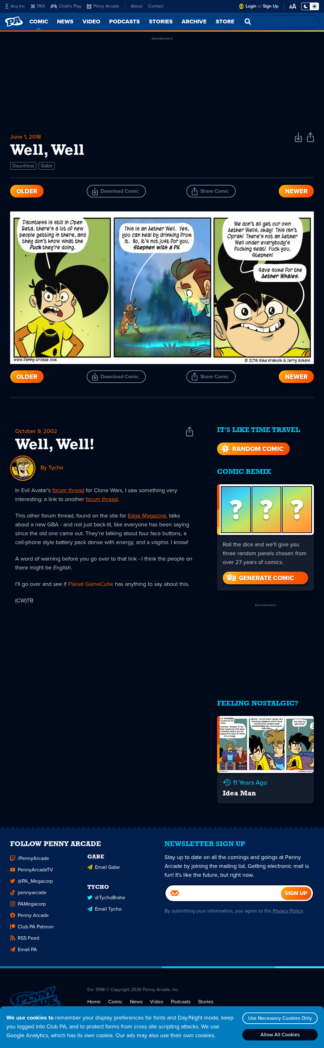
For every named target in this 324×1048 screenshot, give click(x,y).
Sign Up (270, 6)
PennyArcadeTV (35, 869)
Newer (296, 191)
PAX (41, 6)
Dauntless (23, 165)
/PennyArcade (33, 858)
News (136, 1001)
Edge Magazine (147, 515)
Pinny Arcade (106, 6)
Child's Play (70, 6)
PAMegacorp (32, 903)
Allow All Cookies (280, 1034)
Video (156, 1001)
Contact (155, 6)
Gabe (47, 165)
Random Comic (258, 449)
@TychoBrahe (110, 897)
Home (94, 1001)
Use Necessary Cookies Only (280, 1018)
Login (251, 6)
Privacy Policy (288, 910)
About (136, 6)
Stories (205, 1001)
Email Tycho (108, 909)
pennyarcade (32, 892)
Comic (115, 1001)
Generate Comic (266, 578)
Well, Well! (55, 445)
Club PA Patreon (36, 926)
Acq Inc (17, 6)
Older (26, 191)
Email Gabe (107, 867)
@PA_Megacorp (35, 881)
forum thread (68, 490)
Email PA (27, 949)
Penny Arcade (33, 915)
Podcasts (180, 1001)
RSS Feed (28, 938)
